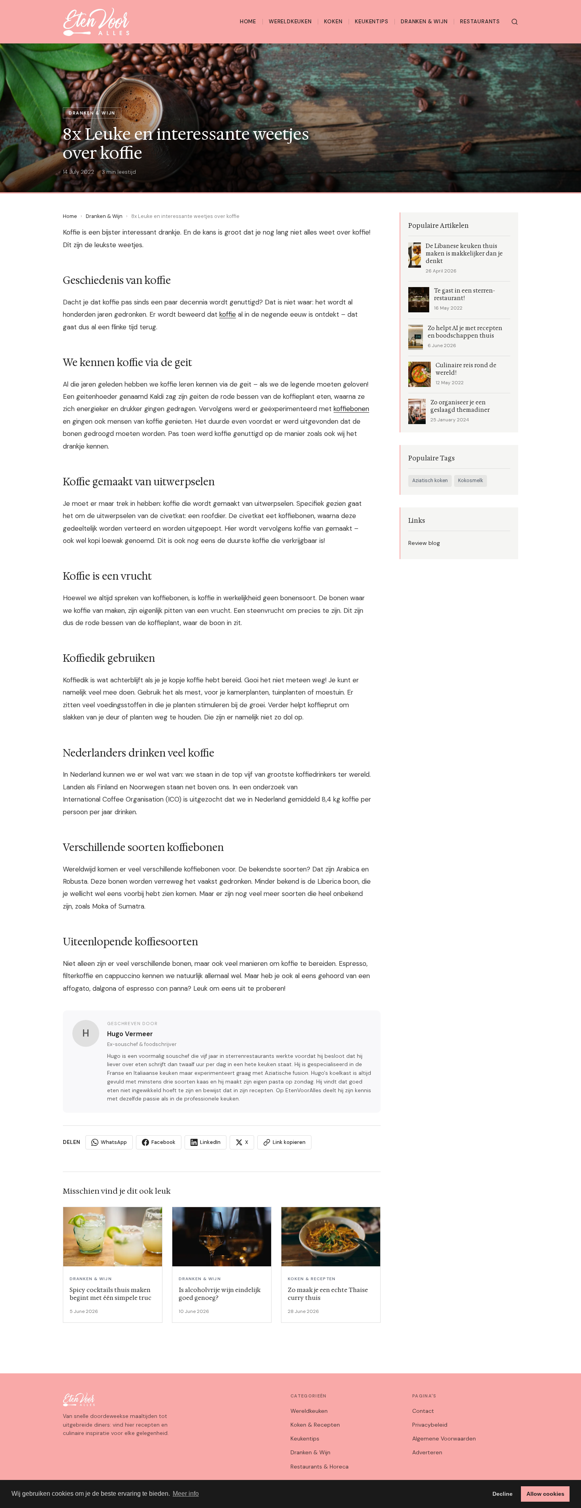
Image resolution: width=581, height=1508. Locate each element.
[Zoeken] (514, 21)
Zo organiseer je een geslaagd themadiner (460, 406)
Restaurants (480, 21)
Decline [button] (502, 1494)
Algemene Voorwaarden (444, 1438)
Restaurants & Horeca (319, 1466)
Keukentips (371, 21)
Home (248, 21)
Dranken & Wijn (424, 21)
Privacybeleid (429, 1424)
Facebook (163, 1142)
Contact (423, 1410)
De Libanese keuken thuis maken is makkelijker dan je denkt (464, 253)
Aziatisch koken (430, 480)
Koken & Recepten (315, 1424)
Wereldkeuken (290, 21)
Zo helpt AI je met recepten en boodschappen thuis (465, 332)
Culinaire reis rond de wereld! (466, 369)
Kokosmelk (470, 480)
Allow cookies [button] (545, 1494)
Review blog (424, 542)
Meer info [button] (186, 1493)
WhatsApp (114, 1142)
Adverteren (427, 1452)
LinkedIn (210, 1142)
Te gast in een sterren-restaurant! (464, 294)
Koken (333, 21)
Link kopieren (289, 1142)
